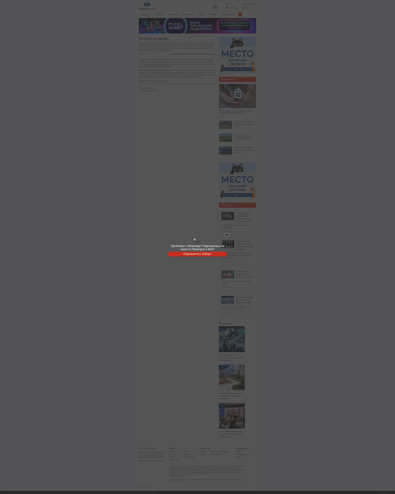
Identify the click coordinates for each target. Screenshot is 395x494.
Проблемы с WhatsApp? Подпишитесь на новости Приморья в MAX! (197, 247)
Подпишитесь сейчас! (197, 253)
